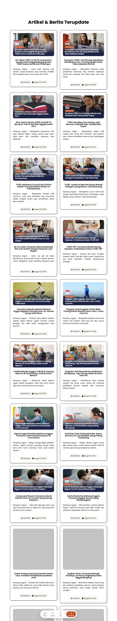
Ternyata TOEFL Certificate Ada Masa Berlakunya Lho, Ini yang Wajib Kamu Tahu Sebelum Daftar (83, 62)
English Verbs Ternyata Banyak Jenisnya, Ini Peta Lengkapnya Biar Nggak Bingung (83, 575)
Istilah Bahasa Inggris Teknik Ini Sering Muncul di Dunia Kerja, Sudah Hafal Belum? (34, 373)
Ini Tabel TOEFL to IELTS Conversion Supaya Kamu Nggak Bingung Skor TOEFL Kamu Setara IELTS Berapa (33, 62)
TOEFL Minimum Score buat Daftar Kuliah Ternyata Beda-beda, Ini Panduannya (34, 186)
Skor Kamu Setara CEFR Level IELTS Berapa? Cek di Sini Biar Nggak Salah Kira (34, 124)
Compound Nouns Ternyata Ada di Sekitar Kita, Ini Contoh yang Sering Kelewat (33, 498)
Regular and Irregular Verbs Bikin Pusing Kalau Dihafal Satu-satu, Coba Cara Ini (83, 311)
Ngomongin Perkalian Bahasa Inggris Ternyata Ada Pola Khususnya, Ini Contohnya (33, 435)
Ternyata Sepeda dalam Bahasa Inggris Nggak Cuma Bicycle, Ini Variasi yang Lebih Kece (33, 311)
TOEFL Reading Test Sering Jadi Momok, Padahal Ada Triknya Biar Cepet (83, 124)
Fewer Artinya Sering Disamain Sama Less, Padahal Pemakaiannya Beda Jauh (33, 557)
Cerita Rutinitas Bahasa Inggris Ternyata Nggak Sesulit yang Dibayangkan (83, 498)
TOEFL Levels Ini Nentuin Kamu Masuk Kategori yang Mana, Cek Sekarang (83, 185)
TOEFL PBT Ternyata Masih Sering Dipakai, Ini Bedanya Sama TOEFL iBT (83, 247)
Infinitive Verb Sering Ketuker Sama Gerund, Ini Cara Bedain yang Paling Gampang (83, 435)
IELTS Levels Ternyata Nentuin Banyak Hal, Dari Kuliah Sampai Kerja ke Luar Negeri (33, 248)
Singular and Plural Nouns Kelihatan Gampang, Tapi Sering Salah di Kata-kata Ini (83, 373)
